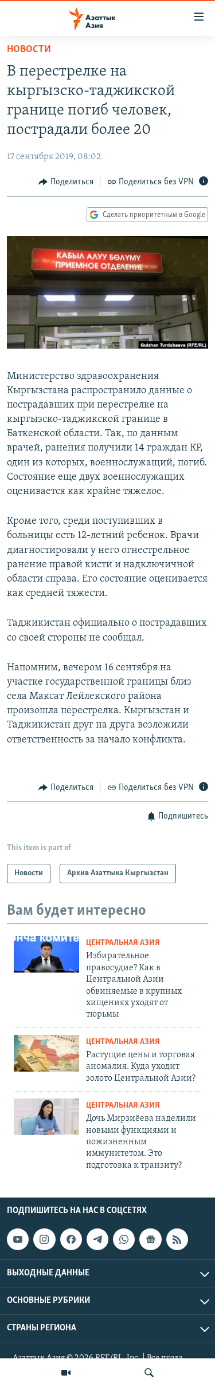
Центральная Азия (123, 943)
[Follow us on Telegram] (97, 1239)
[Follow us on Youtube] (18, 1239)
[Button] (65, 182)
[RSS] (177, 1239)
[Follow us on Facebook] (71, 1239)
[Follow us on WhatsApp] (124, 1239)
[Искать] (149, 1372)
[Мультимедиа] (66, 1372)
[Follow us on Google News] (150, 1239)
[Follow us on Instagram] (44, 1239)
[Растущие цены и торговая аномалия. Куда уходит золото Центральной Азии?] (46, 1053)
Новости (29, 50)
